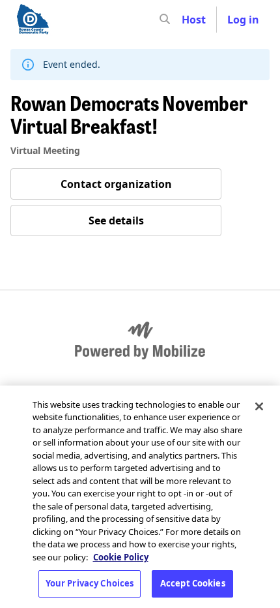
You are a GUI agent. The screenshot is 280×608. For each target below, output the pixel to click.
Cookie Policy (120, 557)
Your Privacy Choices (90, 583)
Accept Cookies (192, 583)
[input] (188, 19)
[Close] (259, 406)
